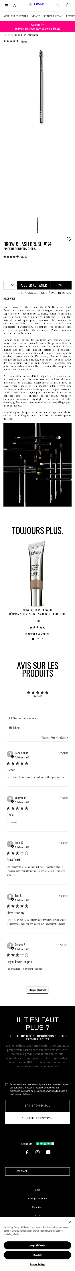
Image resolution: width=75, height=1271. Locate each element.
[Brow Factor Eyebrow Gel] (37, 573)
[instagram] (37, 1152)
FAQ (37, 1190)
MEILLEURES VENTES (16, 16)
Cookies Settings (37, 1264)
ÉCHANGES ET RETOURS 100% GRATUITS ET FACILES (37, 26)
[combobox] (9, 285)
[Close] (70, 1222)
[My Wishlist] (60, 6)
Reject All (37, 1255)
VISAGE (35, 16)
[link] (15, 41)
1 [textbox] (8, 285)
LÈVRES (70, 16)
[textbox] (37, 1171)
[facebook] (26, 1152)
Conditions (37, 1207)
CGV (37, 1215)
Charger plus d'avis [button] (37, 990)
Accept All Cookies (37, 1245)
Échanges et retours (37, 1198)
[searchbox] (37, 718)
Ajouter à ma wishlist (69, 238)
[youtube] (48, 1152)
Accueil (8, 35)
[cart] (68, 5)
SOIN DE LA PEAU (53, 16)
